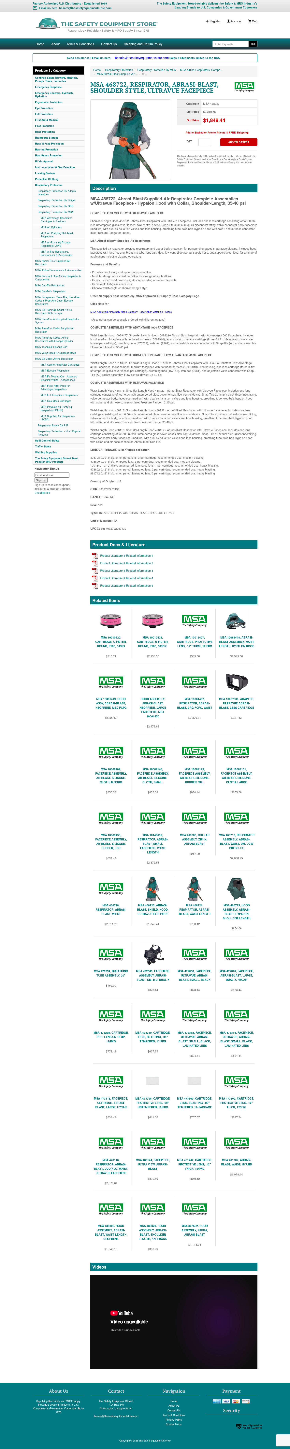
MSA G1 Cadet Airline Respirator (54, 358)
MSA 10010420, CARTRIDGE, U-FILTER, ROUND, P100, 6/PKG (111, 641)
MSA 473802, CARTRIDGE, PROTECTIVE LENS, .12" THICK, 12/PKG (236, 1102)
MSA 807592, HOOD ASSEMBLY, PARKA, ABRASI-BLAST (194, 1230)
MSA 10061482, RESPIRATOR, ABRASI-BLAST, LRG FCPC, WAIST (194, 703)
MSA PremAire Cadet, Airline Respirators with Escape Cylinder (54, 339)
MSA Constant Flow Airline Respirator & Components (58, 277)
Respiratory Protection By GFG (55, 206)
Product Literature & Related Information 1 (126, 555)
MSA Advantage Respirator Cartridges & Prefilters (56, 219)
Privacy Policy (174, 1419)
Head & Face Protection (49, 143)
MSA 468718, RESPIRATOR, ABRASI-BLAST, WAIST (111, 909)
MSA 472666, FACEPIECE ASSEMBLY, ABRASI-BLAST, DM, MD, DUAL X (152, 975)
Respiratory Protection (49, 185)
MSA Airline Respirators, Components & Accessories (57, 253)
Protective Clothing (47, 179)
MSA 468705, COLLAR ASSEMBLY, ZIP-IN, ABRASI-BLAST (195, 839)
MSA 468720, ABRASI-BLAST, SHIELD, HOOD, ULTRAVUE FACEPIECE (152, 909)
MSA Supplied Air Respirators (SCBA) (58, 417)
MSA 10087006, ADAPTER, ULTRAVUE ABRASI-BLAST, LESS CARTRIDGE (236, 703)
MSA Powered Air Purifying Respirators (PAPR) (56, 408)
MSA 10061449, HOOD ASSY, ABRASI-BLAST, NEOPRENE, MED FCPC (111, 703)
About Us (173, 1405)
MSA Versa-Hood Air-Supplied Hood (55, 353)
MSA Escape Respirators (55, 370)
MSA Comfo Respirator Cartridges (60, 364)
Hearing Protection (46, 149)
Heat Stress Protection (48, 155)
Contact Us (109, 44)
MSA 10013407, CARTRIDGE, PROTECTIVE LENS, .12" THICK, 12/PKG (194, 641)
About (55, 44)
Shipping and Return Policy (143, 44)
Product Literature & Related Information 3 (126, 570)
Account (235, 21)
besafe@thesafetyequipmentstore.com (116, 1416)
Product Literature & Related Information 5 (126, 585)
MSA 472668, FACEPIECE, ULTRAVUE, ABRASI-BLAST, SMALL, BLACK (195, 975)
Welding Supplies (46, 452)
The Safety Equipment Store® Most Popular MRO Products (56, 459)
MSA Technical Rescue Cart (51, 347)
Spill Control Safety (47, 440)
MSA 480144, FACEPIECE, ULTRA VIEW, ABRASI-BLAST (153, 1164)
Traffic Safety (43, 446)
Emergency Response (48, 87)
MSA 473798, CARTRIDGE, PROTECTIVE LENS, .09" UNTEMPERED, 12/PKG (152, 1102)
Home (40, 44)
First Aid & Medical (46, 120)
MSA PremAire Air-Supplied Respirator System (57, 320)
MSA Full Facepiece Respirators (59, 395)
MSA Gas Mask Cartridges (56, 401)
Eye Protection (44, 108)
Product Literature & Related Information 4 (126, 578)
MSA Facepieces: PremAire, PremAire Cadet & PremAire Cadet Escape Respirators (57, 300)
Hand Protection (45, 132)
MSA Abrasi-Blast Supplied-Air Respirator (52, 262)
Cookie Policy (174, 1424)
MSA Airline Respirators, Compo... (201, 70)
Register (214, 21)
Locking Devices (45, 173)
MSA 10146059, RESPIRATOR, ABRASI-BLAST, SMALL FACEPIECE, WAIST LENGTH (153, 843)
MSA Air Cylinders (51, 227)
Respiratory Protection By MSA (56, 212)
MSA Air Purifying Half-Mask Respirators (57, 234)
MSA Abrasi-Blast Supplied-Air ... (117, 74)
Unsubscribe (42, 493)
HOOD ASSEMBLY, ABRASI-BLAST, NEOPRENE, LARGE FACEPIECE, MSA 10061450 (153, 707)
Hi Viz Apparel (44, 161)
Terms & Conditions (80, 44)
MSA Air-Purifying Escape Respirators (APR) (55, 243)
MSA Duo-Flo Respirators (49, 285)
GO (253, 44)
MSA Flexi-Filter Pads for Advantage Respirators (55, 387)
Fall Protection (44, 114)
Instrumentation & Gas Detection (55, 167)
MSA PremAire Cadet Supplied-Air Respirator (54, 329)
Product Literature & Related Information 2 (126, 563)
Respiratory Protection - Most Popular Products (59, 432)
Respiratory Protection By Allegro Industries (57, 192)
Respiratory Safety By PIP (53, 425)
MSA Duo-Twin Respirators (50, 291)
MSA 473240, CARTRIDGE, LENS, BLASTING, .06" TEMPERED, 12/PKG (152, 1037)
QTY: (190, 141)
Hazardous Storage (46, 137)
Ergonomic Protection (48, 102)
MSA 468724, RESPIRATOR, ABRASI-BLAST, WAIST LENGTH (194, 909)
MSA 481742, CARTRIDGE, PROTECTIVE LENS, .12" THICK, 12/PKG (194, 1164)
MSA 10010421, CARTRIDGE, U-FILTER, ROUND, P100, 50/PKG (152, 641)
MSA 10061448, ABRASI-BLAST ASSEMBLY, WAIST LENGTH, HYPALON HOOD (236, 641)
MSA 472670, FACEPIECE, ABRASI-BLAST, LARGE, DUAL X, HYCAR (237, 975)
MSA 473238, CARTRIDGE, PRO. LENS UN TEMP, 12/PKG (111, 1037)
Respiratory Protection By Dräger (56, 200)
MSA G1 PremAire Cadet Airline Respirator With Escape (53, 311)
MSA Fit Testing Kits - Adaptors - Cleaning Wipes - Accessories (60, 378)
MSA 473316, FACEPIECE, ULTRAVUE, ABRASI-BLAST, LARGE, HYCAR (111, 1102)
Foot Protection (44, 126)
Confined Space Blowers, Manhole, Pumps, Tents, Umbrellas (56, 79)
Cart (254, 21)
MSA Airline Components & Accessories (58, 270)
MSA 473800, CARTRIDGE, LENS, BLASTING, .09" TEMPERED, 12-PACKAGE (194, 1102)
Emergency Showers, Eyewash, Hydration (54, 94)
